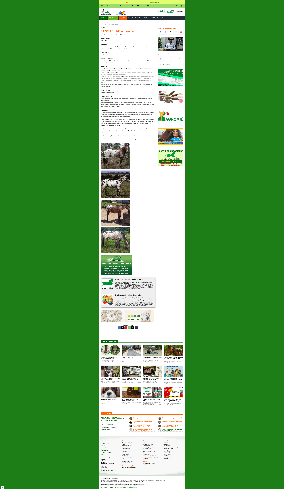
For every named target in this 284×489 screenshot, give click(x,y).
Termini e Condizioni (105, 469)
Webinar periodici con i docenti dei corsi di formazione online (172, 429)
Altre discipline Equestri (127, 462)
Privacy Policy (104, 466)
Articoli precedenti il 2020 (149, 463)
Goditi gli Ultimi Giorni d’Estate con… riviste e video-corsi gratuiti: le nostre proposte (131, 380)
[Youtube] (181, 32)
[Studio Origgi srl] (170, 85)
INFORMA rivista (105, 443)
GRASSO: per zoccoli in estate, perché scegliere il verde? (109, 358)
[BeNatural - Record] (128, 315)
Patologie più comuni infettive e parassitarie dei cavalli (142, 418)
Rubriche (106, 24)
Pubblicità (103, 462)
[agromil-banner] (170, 124)
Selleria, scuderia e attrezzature (150, 455)
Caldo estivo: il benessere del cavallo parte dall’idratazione (110, 379)
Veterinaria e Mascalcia (127, 461)
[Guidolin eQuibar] (170, 105)
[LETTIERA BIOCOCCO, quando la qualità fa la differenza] (131, 392)
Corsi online (104, 450)
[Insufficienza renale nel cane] (110, 392)
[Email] (132, 327)
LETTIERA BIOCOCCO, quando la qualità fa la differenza (130, 400)
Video (102, 454)
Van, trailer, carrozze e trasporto (150, 457)
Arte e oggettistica (147, 445)
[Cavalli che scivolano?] (131, 350)
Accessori (166, 444)
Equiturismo (125, 447)
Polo (123, 458)
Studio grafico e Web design (107, 463)
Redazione (103, 460)
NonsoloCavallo (166, 58)
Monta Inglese (125, 454)
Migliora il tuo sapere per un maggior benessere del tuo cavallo (152, 379)
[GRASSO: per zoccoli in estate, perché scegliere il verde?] (110, 350)
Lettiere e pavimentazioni (149, 451)
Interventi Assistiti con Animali (129, 449)
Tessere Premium (106, 441)
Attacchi (124, 444)
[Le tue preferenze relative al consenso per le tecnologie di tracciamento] (2, 487)
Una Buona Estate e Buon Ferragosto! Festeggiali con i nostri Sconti (173, 380)
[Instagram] (165, 32)
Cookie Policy (104, 467)
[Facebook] (119, 327)
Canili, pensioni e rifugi (169, 451)
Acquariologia (167, 445)
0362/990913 (105, 487)
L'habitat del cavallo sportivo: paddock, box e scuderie (170, 426)
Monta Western (125, 455)
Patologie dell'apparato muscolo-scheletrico (142, 422)
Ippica (123, 452)
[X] (122, 327)
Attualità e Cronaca (126, 445)
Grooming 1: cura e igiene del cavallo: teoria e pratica (172, 418)
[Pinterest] (125, 327)
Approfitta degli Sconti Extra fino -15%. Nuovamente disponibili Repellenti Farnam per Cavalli (172, 401)
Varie (123, 460)
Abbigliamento (146, 442)
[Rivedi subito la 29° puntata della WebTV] (152, 392)
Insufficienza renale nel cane (108, 399)
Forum (144, 464)
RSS (102, 471)
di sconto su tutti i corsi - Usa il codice (142, 3)
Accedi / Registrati (105, 457)
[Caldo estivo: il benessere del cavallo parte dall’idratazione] (110, 371)
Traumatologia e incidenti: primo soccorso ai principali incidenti (142, 429)
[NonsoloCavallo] (160, 59)
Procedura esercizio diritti (107, 470)
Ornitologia (166, 455)
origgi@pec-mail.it (133, 487)
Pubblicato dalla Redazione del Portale (129, 280)
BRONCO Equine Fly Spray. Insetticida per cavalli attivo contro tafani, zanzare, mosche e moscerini (173, 359)
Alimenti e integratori (148, 444)
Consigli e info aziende (109, 341)
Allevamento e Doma (113, 24)
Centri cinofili (167, 452)
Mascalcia (145, 452)
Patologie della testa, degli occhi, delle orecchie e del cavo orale (142, 426)
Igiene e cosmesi (147, 448)
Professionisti (146, 454)
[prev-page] (102, 408)
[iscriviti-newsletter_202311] (170, 166)
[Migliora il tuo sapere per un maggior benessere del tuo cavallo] (152, 371)
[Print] (136, 327)
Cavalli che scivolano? (127, 357)
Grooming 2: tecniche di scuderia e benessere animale (172, 422)
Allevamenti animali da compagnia (171, 447)
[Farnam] (170, 144)
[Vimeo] (176, 32)
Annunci (103, 448)
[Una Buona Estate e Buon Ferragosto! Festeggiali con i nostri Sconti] (173, 371)
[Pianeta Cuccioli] (173, 59)
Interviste (124, 451)
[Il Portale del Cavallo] (106, 12)
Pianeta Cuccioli (179, 58)
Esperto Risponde (106, 452)
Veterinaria (145, 458)
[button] (179, 6)
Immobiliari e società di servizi (150, 449)
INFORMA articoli (126, 448)
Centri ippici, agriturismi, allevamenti (151, 447)
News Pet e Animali (126, 457)
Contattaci (103, 459)
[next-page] (104, 408)
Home (102, 24)
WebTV (103, 445)
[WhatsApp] (129, 327)
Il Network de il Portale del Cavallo (128, 295)
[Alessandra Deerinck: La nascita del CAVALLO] (152, 350)
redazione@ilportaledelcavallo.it (119, 487)
